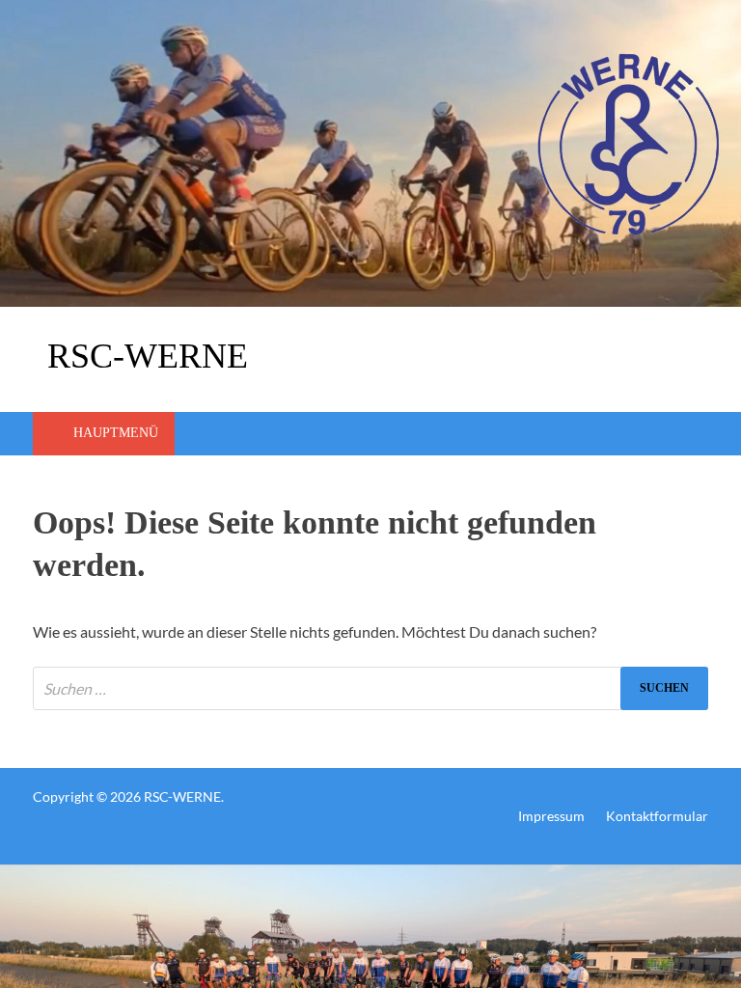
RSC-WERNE (147, 356)
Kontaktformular (657, 816)
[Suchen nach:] (370, 688)
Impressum (551, 816)
